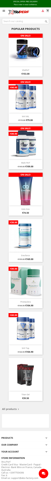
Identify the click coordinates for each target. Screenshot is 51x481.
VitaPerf (25, 70)
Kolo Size (25, 209)
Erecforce (25, 255)
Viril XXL (25, 116)
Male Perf (25, 162)
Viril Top (25, 348)
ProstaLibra (25, 301)
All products (11, 409)
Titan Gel (25, 394)
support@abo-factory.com (24, 478)
